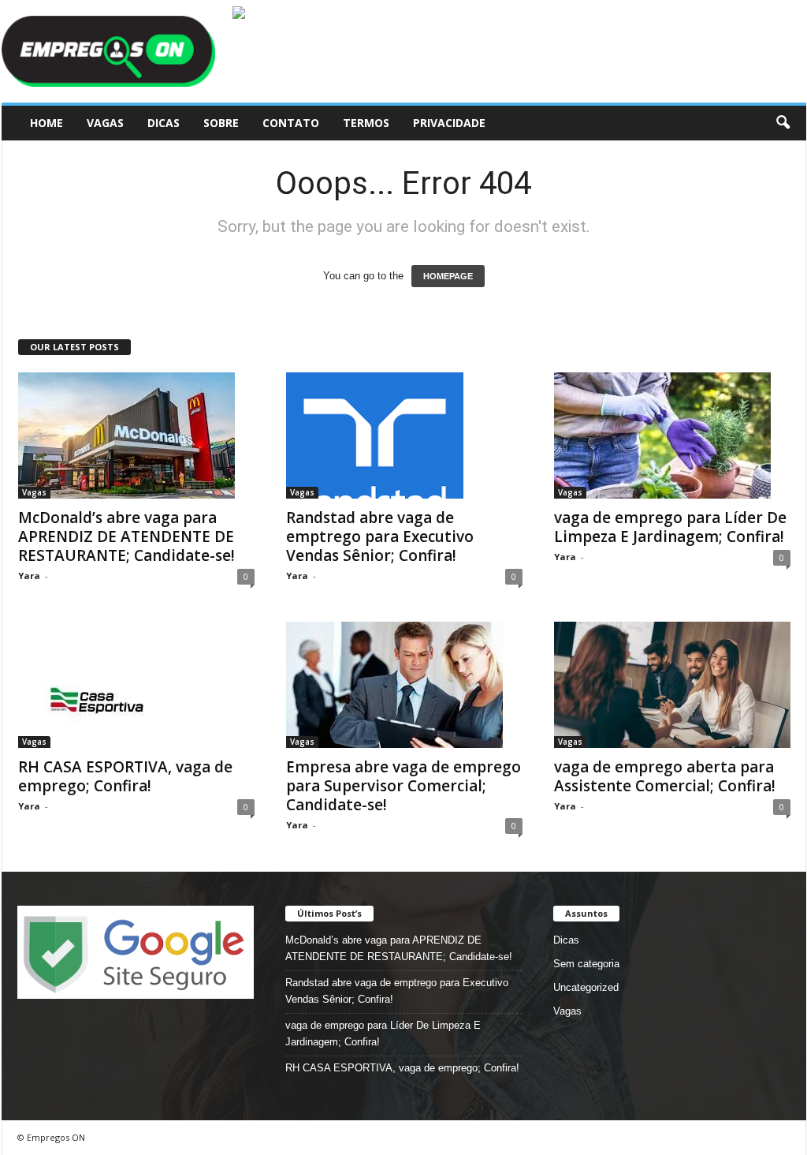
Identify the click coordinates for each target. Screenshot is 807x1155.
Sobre (221, 122)
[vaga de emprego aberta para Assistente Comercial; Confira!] (672, 685)
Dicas (163, 122)
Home (46, 122)
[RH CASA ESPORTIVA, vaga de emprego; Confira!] (136, 685)
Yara (29, 575)
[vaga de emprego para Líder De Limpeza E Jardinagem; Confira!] (672, 435)
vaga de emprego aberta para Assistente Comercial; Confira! (664, 776)
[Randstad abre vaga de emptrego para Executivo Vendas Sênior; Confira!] (404, 435)
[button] (782, 123)
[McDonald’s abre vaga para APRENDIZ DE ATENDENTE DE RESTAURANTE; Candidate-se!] (136, 435)
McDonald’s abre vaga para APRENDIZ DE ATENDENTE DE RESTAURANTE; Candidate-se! (126, 536)
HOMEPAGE (448, 276)
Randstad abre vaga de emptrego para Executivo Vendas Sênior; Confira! (380, 536)
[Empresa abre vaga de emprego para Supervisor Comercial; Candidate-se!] (404, 685)
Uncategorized (586, 987)
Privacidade (449, 122)
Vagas (105, 122)
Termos (366, 122)
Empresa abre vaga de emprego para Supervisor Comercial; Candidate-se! (403, 786)
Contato (290, 122)
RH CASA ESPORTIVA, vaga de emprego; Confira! (125, 776)
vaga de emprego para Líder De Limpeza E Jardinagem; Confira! (670, 527)
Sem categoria (586, 964)
